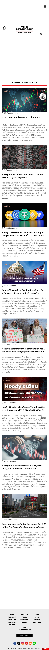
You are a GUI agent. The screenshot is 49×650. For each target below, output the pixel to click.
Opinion (12, 619)
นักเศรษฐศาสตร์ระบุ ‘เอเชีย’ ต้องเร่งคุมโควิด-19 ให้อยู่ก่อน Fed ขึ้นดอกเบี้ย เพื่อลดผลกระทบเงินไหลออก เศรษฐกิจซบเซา (24, 525)
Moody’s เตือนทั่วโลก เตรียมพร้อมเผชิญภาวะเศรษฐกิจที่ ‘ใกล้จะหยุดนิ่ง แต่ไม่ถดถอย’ (22, 467)
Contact (37, 622)
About (24, 622)
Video (24, 617)
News (12, 614)
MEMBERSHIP (24, 635)
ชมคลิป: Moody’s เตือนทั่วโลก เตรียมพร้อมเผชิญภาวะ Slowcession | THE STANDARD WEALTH (23, 408)
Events (37, 619)
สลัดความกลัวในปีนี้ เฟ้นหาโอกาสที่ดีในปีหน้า (21, 117)
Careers (24, 619)
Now (37, 617)
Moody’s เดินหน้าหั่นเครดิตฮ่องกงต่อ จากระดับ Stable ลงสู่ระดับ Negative (22, 176)
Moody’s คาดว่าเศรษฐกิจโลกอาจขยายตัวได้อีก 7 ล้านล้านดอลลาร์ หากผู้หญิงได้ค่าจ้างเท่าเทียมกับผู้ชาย (23, 350)
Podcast (12, 617)
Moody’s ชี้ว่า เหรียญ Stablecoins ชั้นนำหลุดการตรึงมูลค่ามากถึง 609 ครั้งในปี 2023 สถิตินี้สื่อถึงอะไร (24, 234)
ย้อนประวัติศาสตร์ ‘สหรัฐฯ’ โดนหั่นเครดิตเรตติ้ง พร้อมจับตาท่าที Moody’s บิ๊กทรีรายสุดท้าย (22, 291)
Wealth (24, 614)
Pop (37, 614)
